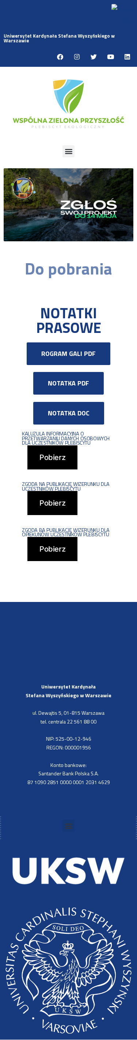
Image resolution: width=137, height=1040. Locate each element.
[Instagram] (77, 56)
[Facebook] (60, 56)
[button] (68, 151)
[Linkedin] (127, 56)
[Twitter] (93, 56)
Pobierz (52, 457)
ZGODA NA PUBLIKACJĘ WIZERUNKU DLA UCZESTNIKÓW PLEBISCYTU (66, 486)
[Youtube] (110, 56)
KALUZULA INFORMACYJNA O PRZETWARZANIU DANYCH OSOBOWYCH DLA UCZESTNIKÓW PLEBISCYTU (66, 438)
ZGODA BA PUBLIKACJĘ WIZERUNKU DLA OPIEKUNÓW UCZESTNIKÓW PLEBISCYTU (66, 532)
